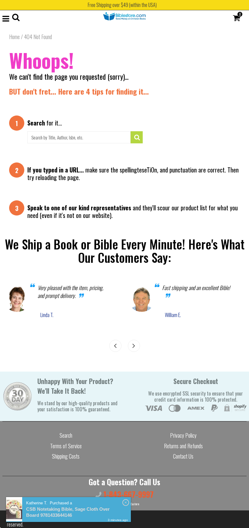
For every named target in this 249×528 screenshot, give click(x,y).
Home (14, 37)
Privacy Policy (183, 435)
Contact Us (183, 456)
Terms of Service (66, 446)
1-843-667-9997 (127, 494)
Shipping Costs (66, 456)
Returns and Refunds (183, 446)
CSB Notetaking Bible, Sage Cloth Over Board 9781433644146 (68, 512)
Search (66, 435)
